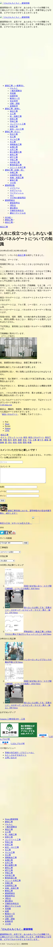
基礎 (20, 440)
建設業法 (14, 208)
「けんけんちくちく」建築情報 (16, 929)
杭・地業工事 (16, 116)
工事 (34, 440)
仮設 (25, 437)
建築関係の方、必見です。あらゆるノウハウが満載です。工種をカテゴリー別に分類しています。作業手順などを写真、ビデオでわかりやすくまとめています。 (25, 936)
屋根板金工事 (16, 144)
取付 (10, 440)
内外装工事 (15, 162)
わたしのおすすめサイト (16, 755)
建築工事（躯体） (13, 109)
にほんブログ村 (18, 744)
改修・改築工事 (17, 178)
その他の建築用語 (18, 198)
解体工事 (14, 180)
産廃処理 (14, 106)
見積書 (13, 93)
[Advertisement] (26, 56)
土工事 (13, 114)
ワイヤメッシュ (17, 193)
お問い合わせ (11, 758)
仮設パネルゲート (10, 414)
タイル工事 (15, 139)
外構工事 (14, 172)
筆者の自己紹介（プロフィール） (20, 753)
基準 (15, 440)
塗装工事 (14, 160)
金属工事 (14, 147)
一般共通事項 (16, 91)
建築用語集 (10, 185)
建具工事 (14, 155)
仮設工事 (14, 111)
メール (3, 491)
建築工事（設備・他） (15, 170)
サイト (4, 437)
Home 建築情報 (11, 819)
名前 (2, 487)
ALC (12, 195)
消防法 (13, 205)
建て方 (40, 440)
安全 (25, 440)
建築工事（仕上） (13, 132)
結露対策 (14, 96)
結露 (7, 911)
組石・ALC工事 (17, 129)
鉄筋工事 (14, 119)
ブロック (11, 437)
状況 (15, 442)
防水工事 (14, 134)
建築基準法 (15, 203)
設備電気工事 (16, 175)
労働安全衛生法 (17, 210)
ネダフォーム (16, 190)
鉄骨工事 (14, 126)
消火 (10, 442)
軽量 (30, 442)
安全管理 (14, 101)
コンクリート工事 (18, 124)
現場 (20, 442)
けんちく (14, 88)
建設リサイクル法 (18, 213)
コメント (5, 466)
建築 (46, 440)
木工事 (13, 142)
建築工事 (9, 822)
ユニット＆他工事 (18, 167)
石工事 (13, 137)
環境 (25, 442)
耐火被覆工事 (16, 152)
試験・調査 (15, 103)
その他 (13, 183)
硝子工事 (14, 157)
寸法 (30, 440)
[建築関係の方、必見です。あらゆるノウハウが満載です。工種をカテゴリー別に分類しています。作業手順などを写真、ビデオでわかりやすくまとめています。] (15, 3)
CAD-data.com (6, 405)
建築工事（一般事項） (15, 86)
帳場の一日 (15, 98)
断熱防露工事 (16, 165)
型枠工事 (14, 121)
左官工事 (14, 149)
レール (19, 437)
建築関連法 (10, 200)
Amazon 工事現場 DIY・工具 (12, 719)
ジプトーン (15, 188)
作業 (5, 440)
